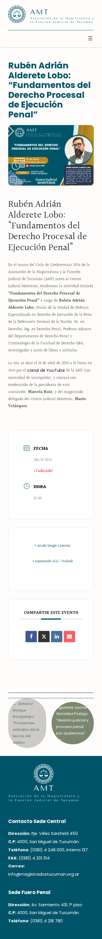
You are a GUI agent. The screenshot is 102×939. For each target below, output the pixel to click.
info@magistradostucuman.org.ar (43, 874)
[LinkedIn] (56, 636)
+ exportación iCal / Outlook (52, 561)
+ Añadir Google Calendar (52, 546)
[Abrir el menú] (90, 38)
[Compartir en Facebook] (31, 636)
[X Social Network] (44, 636)
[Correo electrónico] (69, 636)
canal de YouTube (46, 370)
